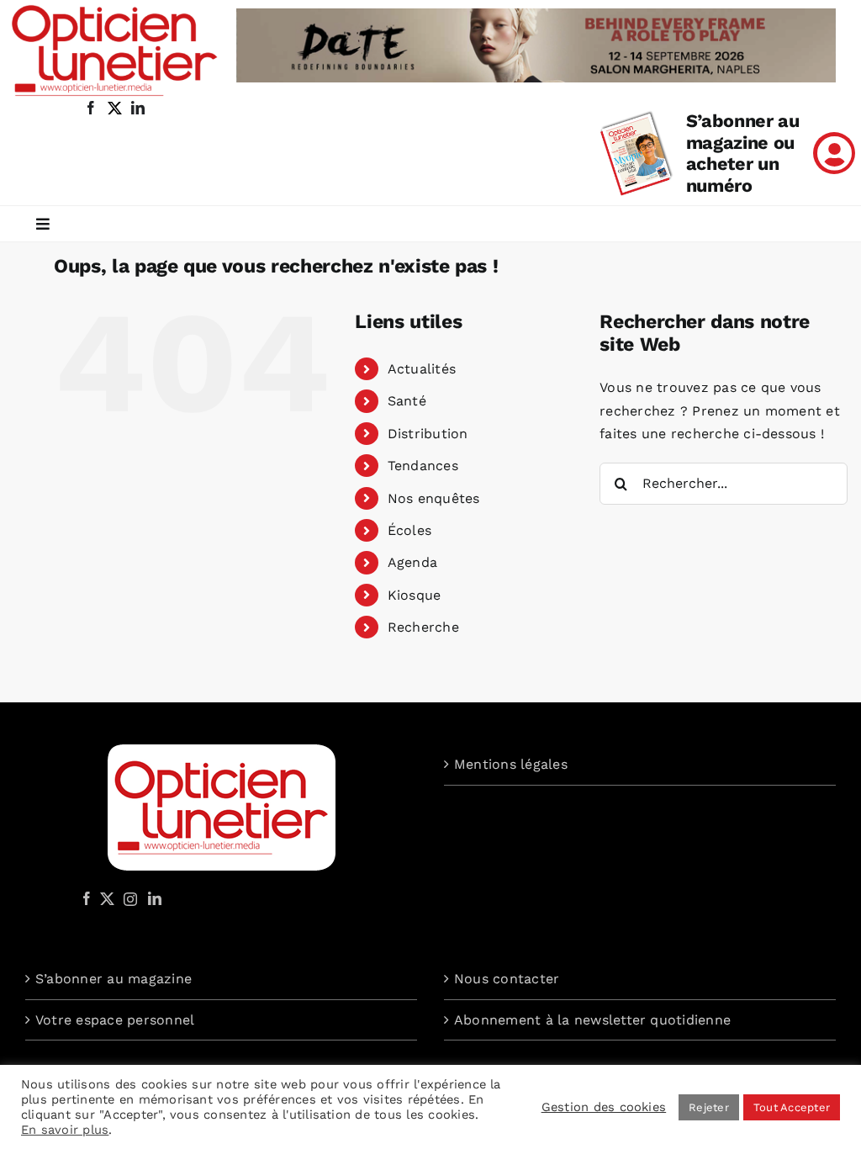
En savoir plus (64, 1129)
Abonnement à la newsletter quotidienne (592, 1020)
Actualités (422, 369)
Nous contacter (506, 979)
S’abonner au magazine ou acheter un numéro (743, 153)
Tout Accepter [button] (791, 1107)
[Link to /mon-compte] (834, 153)
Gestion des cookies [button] (604, 1107)
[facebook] (91, 107)
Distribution (428, 434)
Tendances (423, 466)
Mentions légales (511, 764)
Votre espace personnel (114, 1020)
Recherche (423, 627)
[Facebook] (86, 898)
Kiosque (414, 595)
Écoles (409, 530)
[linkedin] (138, 107)
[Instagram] (128, 898)
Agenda (412, 562)
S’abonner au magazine (113, 979)
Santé (407, 401)
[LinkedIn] (154, 898)
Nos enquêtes (434, 498)
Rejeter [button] (709, 1107)
